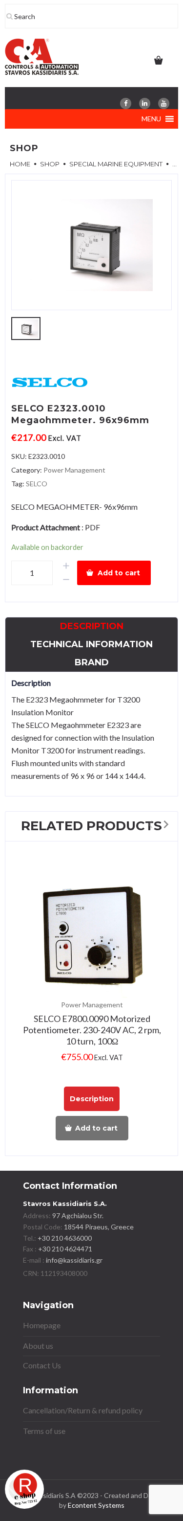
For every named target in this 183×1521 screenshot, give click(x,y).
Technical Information (91, 644)
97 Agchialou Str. (77, 1215)
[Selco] (50, 383)
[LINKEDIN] (144, 103)
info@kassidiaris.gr (74, 1260)
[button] (151, 119)
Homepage (42, 1325)
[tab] (91, 626)
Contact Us (42, 1365)
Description (91, 626)
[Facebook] (125, 103)
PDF (92, 527)
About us (38, 1345)
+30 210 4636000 (64, 1238)
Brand (92, 662)
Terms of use (44, 1430)
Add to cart (119, 572)
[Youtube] (163, 103)
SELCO (36, 483)
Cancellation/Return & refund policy (82, 1410)
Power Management (74, 470)
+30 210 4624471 (64, 1249)
